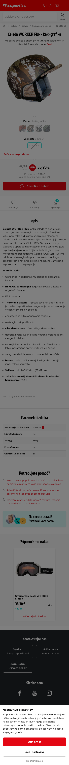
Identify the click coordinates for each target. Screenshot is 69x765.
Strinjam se (35, 741)
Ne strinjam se (34, 760)
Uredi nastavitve (34, 752)
